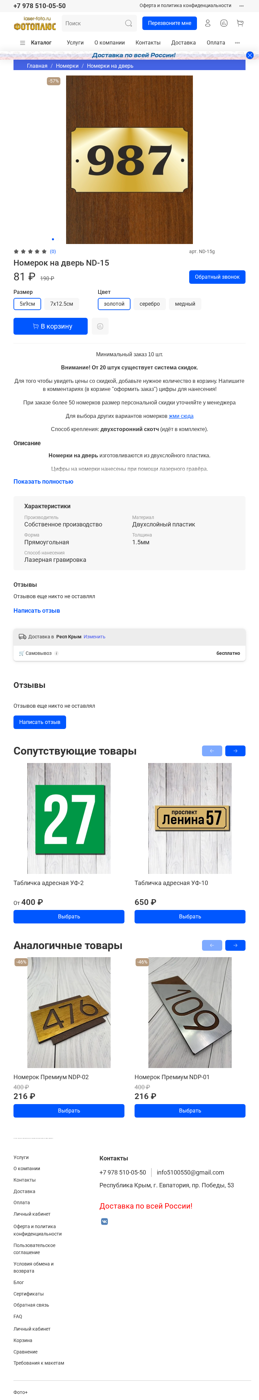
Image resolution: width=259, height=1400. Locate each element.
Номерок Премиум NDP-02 (51, 1077)
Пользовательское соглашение (34, 1249)
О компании (109, 42)
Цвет (104, 292)
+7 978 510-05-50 (39, 6)
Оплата (216, 42)
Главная (37, 66)
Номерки (67, 66)
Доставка (183, 42)
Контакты (148, 42)
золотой (114, 304)
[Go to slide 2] (58, 239)
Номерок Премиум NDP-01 (172, 1077)
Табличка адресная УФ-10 (171, 882)
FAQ (17, 1316)
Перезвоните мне (169, 23)
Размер (23, 292)
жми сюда (181, 416)
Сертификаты (28, 1294)
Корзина (22, 1340)
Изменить (95, 636)
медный (185, 304)
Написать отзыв (39, 722)
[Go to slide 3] (62, 239)
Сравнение (25, 1352)
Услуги (75, 42)
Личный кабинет (32, 1214)
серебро (150, 304)
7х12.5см (61, 304)
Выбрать (69, 916)
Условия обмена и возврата (33, 1267)
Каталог (41, 42)
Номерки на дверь (110, 66)
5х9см (27, 304)
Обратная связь (31, 1305)
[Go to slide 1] (53, 239)
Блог (18, 1282)
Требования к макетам (38, 1363)
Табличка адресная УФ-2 (48, 882)
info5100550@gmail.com (190, 1172)
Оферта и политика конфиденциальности (185, 5)
